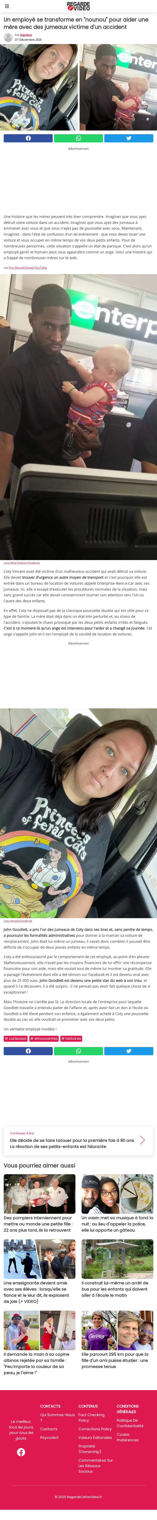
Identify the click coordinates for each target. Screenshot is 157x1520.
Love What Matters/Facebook (22, 563)
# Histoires (71, 1038)
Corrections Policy (95, 1429)
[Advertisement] (78, 179)
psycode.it (49, 1437)
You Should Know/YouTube (28, 267)
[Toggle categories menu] (7, 6)
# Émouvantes (44, 1038)
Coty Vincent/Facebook (18, 921)
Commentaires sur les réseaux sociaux (95, 1466)
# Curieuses (16, 1038)
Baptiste (26, 35)
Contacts (48, 1429)
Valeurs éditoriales (95, 1437)
